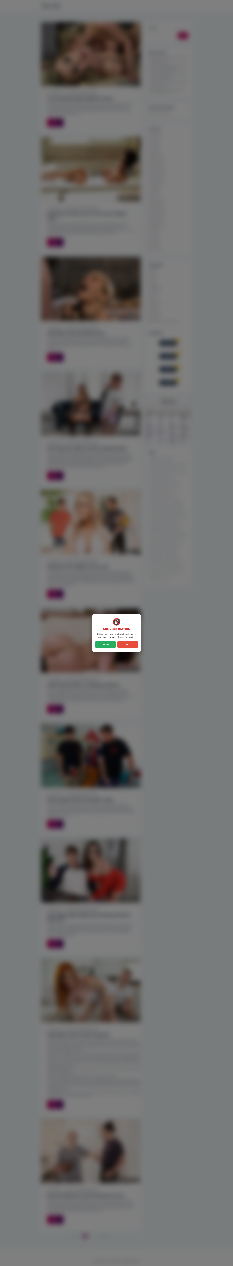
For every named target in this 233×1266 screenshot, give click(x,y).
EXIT (128, 644)
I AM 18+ (105, 644)
